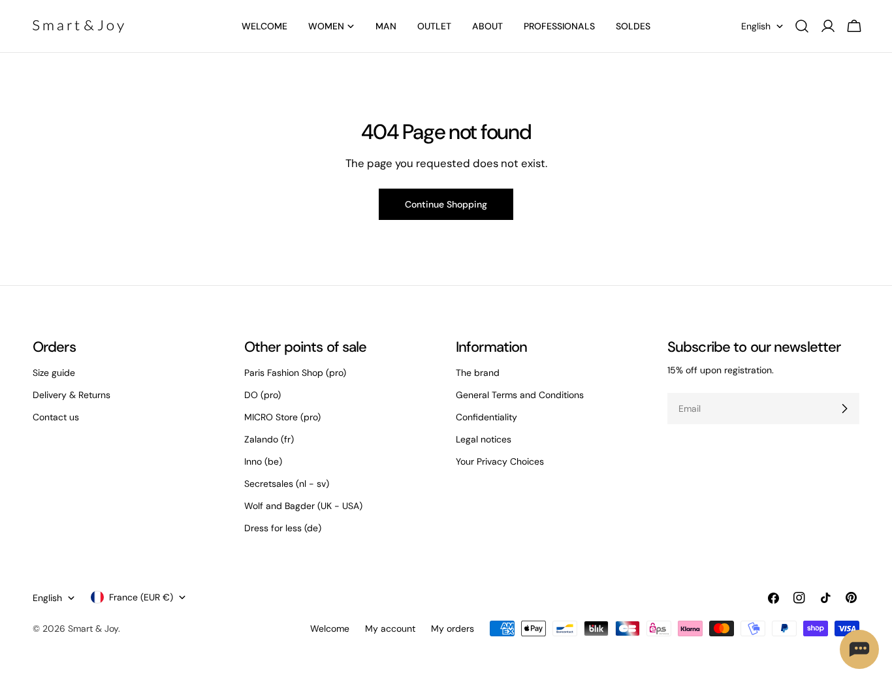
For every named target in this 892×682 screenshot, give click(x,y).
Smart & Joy (93, 628)
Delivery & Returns (71, 395)
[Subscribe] (844, 408)
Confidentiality (486, 417)
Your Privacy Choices (500, 461)
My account (390, 628)
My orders (452, 628)
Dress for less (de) (282, 528)
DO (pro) (262, 395)
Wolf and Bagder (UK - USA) (303, 506)
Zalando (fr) (269, 439)
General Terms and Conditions (520, 395)
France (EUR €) (141, 597)
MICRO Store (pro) (282, 417)
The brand (478, 373)
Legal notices (483, 439)
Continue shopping (446, 204)
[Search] (802, 26)
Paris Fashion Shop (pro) (295, 373)
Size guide (54, 373)
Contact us (56, 417)
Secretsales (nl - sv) (286, 483)
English (756, 26)
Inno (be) (263, 461)
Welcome (329, 628)
